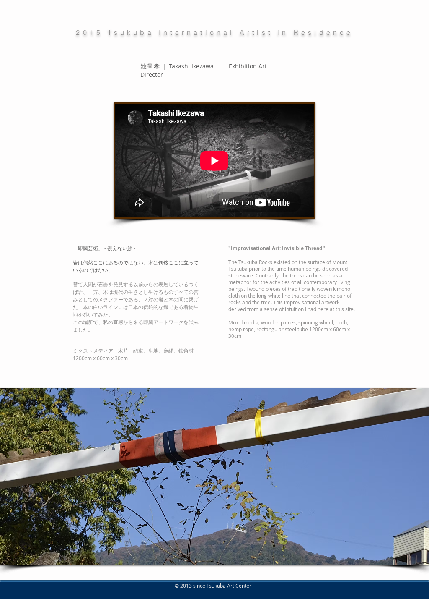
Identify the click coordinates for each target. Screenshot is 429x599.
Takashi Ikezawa (192, 66)
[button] (214, 476)
